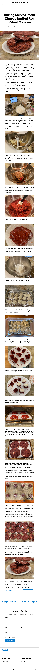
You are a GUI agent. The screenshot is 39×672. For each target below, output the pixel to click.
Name (6, 627)
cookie (7, 594)
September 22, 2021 (19, 26)
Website (6, 632)
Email (21, 627)
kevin (11, 26)
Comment (7, 617)
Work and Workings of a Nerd (19, 2)
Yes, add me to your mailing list (11, 637)
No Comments (28, 26)
